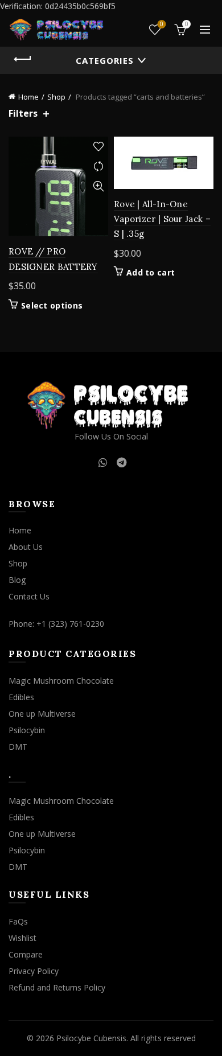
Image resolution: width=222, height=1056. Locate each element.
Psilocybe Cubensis (91, 1038)
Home (28, 97)
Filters (23, 113)
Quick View (98, 186)
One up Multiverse (42, 713)
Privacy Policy (34, 970)
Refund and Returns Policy (57, 987)
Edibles (21, 697)
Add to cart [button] (150, 273)
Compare (98, 166)
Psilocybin (27, 730)
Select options (52, 306)
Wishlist (161, 24)
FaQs (18, 921)
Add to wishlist (98, 147)
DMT (18, 746)
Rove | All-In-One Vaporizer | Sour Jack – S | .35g (162, 219)
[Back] (23, 59)
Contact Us (29, 596)
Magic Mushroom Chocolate (61, 680)
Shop (56, 97)
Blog (17, 579)
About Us (26, 546)
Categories (105, 60)
